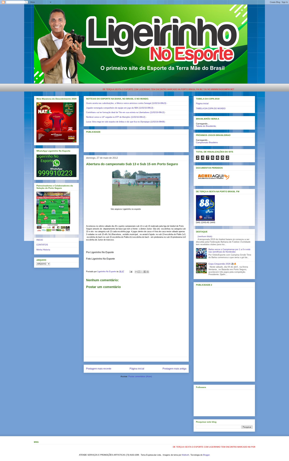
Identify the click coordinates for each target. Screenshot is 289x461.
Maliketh (185, 455)
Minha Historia (43, 249)
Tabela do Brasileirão (206, 126)
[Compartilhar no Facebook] (144, 271)
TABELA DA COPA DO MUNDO (210, 108)
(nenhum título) (205, 236)
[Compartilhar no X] (141, 271)
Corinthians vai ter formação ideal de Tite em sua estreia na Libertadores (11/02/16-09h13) (125, 112)
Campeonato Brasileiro (207, 142)
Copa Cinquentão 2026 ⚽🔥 (222, 264)
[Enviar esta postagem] (131, 271)
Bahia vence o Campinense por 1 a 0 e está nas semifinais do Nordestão (229, 250)
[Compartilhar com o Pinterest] (147, 271)
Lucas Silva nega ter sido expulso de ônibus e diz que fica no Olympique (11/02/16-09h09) (125, 122)
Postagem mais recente (98, 368)
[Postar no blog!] (139, 271)
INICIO (39, 240)
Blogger (206, 455)
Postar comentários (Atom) (140, 376)
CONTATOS (42, 244)
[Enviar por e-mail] (136, 271)
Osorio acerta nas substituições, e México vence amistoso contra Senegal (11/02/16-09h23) (126, 103)
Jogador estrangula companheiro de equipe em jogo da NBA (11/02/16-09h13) (119, 108)
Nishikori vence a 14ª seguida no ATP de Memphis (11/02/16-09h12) (115, 117)
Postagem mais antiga (174, 368)
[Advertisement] (131, 142)
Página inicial (137, 368)
